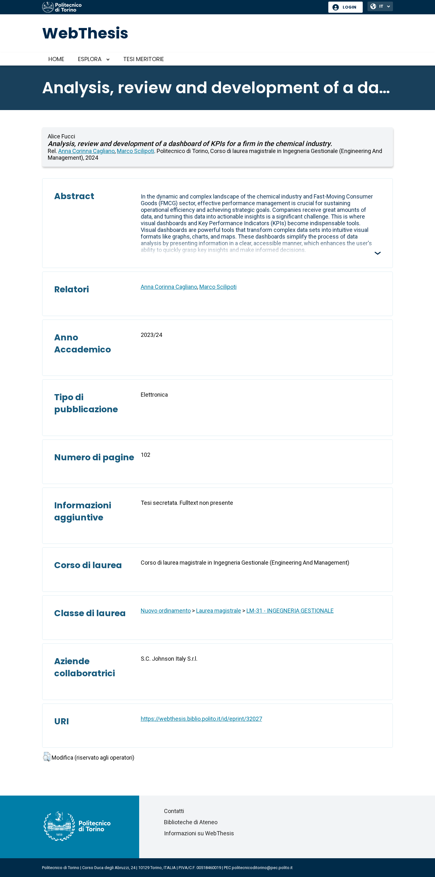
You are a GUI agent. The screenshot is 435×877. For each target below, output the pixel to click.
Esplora (90, 59)
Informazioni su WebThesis (199, 833)
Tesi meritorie (143, 59)
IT (381, 6)
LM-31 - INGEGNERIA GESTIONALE (290, 610)
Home (56, 59)
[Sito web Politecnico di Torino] (183, 8)
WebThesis (85, 33)
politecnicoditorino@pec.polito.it (262, 867)
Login (349, 7)
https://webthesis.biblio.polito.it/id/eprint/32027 (201, 718)
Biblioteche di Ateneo (191, 822)
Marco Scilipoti (135, 151)
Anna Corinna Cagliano (86, 151)
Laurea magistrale (218, 610)
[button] (46, 757)
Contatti (174, 811)
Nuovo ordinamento (166, 610)
